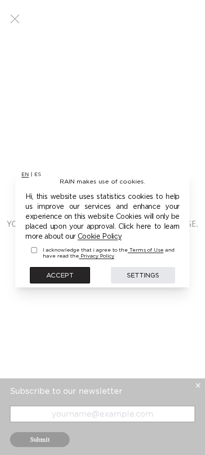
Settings (143, 275)
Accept (60, 275)
